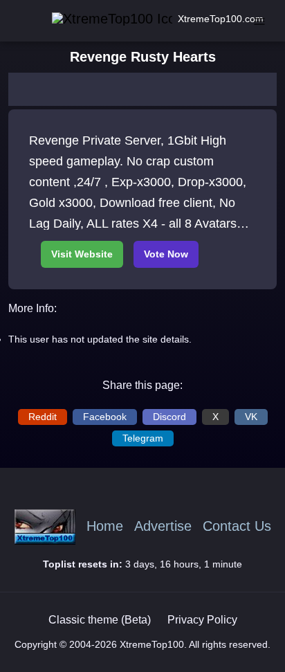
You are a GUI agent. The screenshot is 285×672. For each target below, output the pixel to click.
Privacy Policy (202, 620)
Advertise (163, 526)
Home (104, 526)
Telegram (142, 438)
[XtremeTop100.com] (95, 19)
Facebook (105, 416)
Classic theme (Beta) (99, 620)
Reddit (42, 416)
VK (251, 416)
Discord (169, 416)
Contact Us (237, 526)
